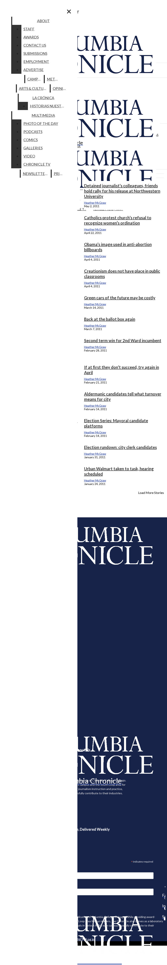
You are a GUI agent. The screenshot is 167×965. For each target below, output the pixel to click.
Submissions (35, 53)
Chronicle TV (36, 164)
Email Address (16, 870)
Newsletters (36, 173)
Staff (28, 29)
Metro (53, 79)
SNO (79, 939)
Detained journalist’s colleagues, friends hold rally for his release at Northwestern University (122, 191)
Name (11, 886)
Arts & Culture (33, 88)
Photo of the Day (40, 123)
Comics (30, 140)
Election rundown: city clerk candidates (120, 447)
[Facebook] (163, 887)
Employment (36, 61)
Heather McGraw (95, 202)
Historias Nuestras (49, 106)
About (43, 21)
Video (29, 156)
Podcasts (32, 131)
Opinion (61, 88)
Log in (90, 939)
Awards (31, 37)
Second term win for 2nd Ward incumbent (122, 340)
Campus (34, 79)
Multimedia (43, 115)
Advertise (33, 69)
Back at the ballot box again (109, 319)
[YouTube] (163, 919)
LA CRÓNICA (43, 98)
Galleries (33, 148)
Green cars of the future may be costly (119, 297)
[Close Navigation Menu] (69, 11)
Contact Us (34, 45)
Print (59, 173)
